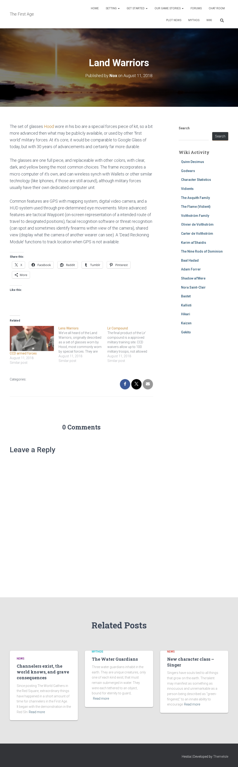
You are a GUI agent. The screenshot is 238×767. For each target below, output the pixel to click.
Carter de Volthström (197, 233)
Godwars (188, 171)
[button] (118, 8)
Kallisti (186, 305)
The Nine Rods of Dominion (202, 251)
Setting (111, 8)
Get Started (136, 8)
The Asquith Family (195, 198)
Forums (196, 8)
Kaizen (186, 323)
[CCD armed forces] (32, 338)
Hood (49, 126)
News (20, 658)
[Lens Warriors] (83, 344)
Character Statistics (196, 180)
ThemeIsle (220, 756)
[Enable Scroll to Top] (229, 758)
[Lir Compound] (131, 344)
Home (95, 8)
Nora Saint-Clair (193, 287)
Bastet (186, 296)
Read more (37, 712)
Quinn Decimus (192, 162)
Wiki (209, 20)
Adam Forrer (191, 269)
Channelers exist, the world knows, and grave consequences (43, 671)
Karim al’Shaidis (193, 242)
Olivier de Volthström (197, 224)
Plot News (173, 20)
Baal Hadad (190, 260)
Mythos (193, 20)
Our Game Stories (168, 8)
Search (184, 128)
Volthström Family (195, 216)
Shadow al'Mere (193, 278)
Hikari (185, 314)
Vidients (187, 189)
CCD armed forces (23, 353)
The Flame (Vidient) (196, 206)
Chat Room (217, 8)
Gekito (186, 332)
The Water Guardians (115, 659)
